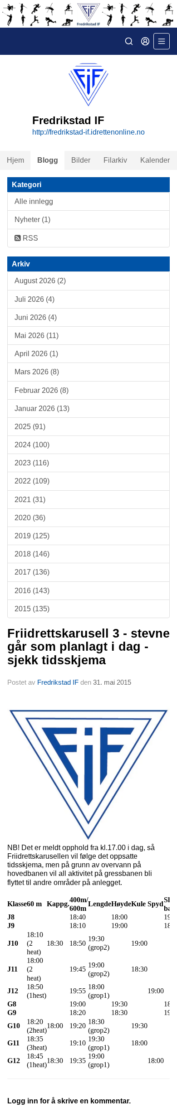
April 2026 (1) (36, 354)
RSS (29, 238)
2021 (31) (30, 499)
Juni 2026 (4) (36, 317)
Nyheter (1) (32, 219)
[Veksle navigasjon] (161, 41)
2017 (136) (32, 572)
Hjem (15, 160)
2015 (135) (32, 609)
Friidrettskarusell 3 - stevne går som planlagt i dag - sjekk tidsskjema (88, 647)
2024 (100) (32, 445)
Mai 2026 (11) (37, 335)
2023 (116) (32, 463)
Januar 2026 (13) (42, 408)
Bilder (80, 160)
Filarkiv (115, 160)
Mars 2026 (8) (37, 372)
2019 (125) (32, 536)
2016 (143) (32, 591)
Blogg (47, 160)
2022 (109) (32, 481)
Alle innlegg (34, 201)
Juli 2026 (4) (34, 299)
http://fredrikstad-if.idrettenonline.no (88, 132)
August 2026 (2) (40, 281)
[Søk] (129, 41)
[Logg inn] (145, 41)
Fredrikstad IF (58, 682)
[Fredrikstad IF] (88, 14)
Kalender (155, 160)
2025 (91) (30, 426)
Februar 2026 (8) (42, 390)
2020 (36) (30, 518)
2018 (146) (32, 554)
